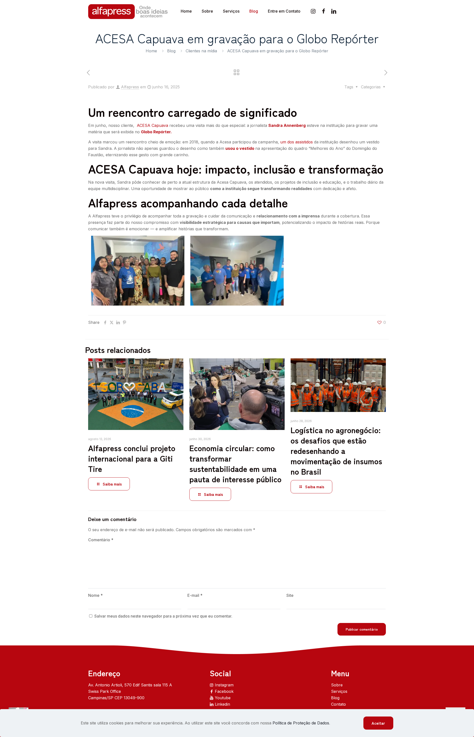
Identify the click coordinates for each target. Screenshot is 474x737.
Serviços (339, 691)
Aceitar (378, 723)
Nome (95, 595)
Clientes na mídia (201, 50)
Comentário (100, 539)
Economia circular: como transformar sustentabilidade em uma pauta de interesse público (235, 463)
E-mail (194, 595)
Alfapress (130, 86)
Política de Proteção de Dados (301, 722)
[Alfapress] (128, 11)
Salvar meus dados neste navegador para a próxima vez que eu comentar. (163, 616)
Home (151, 50)
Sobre (337, 684)
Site (290, 595)
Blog (171, 50)
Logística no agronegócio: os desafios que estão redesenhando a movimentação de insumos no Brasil (336, 450)
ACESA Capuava (152, 125)
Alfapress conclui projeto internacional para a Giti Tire (131, 458)
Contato (338, 704)
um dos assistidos (296, 141)
